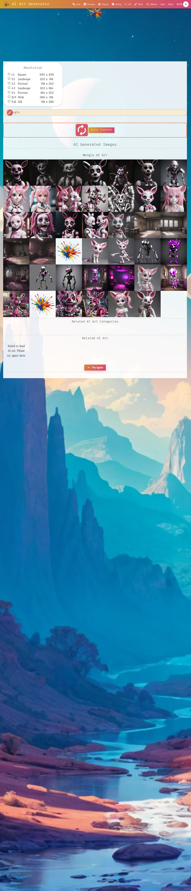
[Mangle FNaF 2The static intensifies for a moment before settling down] (42, 172)
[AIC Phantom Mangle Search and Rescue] (174, 172)
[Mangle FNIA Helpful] (16, 225)
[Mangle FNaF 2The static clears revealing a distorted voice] (16, 172)
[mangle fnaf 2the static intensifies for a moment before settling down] (69, 172)
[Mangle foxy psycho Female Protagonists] (69, 225)
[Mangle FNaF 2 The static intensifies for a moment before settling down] (121, 199)
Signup (170, 4)
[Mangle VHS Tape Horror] (42, 225)
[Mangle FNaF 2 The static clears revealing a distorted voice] (95, 199)
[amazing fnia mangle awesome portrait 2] (95, 251)
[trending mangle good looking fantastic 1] (147, 304)
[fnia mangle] (147, 278)
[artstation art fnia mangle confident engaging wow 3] (121, 251)
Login (162, 4)
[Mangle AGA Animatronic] (147, 199)
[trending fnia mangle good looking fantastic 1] (121, 304)
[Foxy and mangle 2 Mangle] (69, 199)
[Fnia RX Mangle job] (42, 199)
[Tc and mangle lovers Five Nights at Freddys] (95, 225)
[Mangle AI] (174, 199)
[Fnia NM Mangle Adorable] (16, 199)
